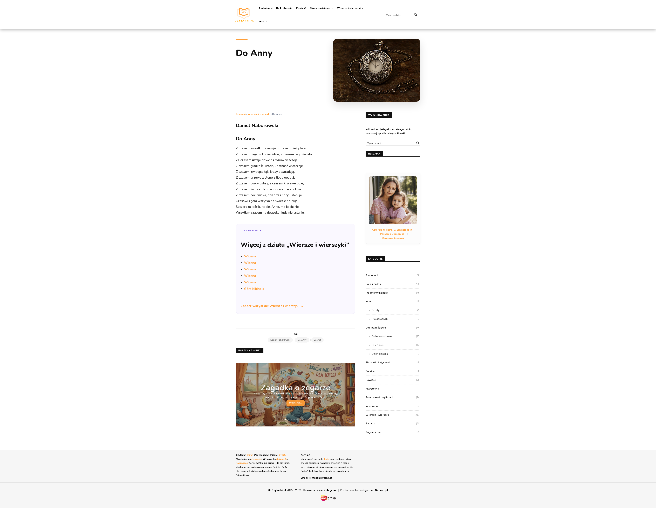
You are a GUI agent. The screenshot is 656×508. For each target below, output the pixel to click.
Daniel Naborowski (280, 340)
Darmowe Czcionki (393, 238)
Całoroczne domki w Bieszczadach (392, 229)
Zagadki (393, 423)
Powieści (256, 459)
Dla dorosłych (396, 319)
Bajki (249, 455)
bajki (326, 459)
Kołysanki (281, 459)
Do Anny (302, 340)
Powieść (301, 8)
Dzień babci (396, 345)
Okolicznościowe (320, 8)
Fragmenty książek (393, 293)
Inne (261, 21)
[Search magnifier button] (415, 14)
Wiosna (250, 256)
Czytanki (241, 114)
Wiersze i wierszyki (349, 8)
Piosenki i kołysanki (393, 362)
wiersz (317, 340)
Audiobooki (265, 8)
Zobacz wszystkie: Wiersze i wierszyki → (272, 306)
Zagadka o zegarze (295, 387)
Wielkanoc (393, 406)
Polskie (393, 371)
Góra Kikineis (254, 289)
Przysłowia (393, 388)
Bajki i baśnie (284, 8)
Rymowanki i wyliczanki (393, 397)
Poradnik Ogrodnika (392, 234)
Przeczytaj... (295, 402)
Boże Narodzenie (396, 336)
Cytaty (396, 310)
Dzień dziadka (396, 354)
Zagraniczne (393, 432)
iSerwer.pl (381, 490)
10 (308, 419)
